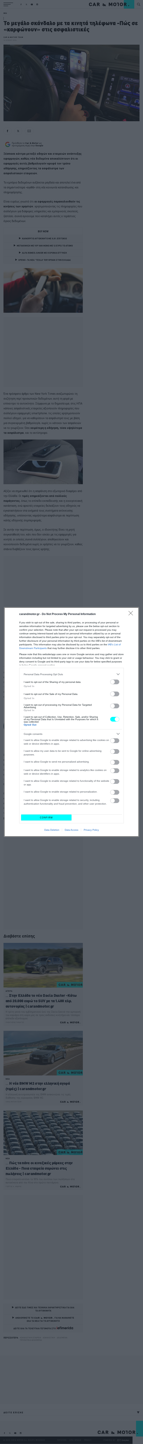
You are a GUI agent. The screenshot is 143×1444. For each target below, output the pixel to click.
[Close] (132, 614)
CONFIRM (46, 817)
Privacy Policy (91, 829)
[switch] (114, 682)
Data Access (71, 829)
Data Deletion (51, 829)
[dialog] (71, 722)
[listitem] (71, 674)
